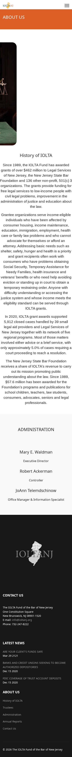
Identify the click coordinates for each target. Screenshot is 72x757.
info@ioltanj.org (22, 620)
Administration (12, 714)
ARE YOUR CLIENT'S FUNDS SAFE (23, 651)
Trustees (8, 707)
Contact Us (9, 728)
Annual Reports (12, 721)
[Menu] (67, 5)
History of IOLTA (13, 700)
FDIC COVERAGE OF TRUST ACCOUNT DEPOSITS (32, 678)
